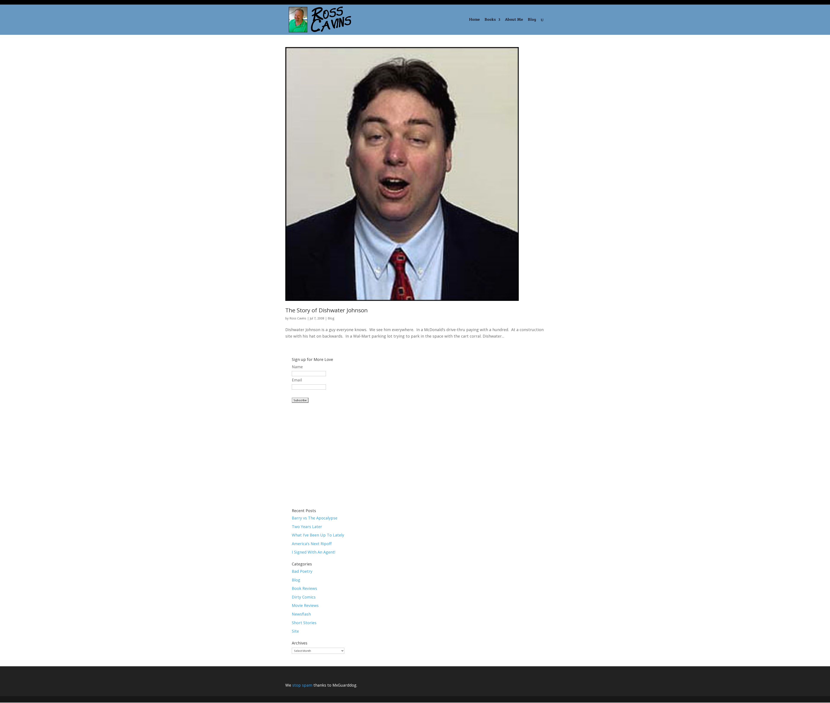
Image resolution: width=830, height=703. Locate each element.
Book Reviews (304, 588)
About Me (514, 20)
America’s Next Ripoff (312, 543)
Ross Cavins (297, 318)
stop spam (302, 685)
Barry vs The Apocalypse (314, 518)
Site (295, 631)
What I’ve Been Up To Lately (318, 535)
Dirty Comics (304, 597)
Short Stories (304, 622)
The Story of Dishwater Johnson (326, 310)
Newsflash (301, 614)
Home (474, 20)
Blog (532, 20)
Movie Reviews (305, 605)
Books (490, 20)
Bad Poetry (302, 571)
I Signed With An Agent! (313, 552)
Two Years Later (307, 526)
